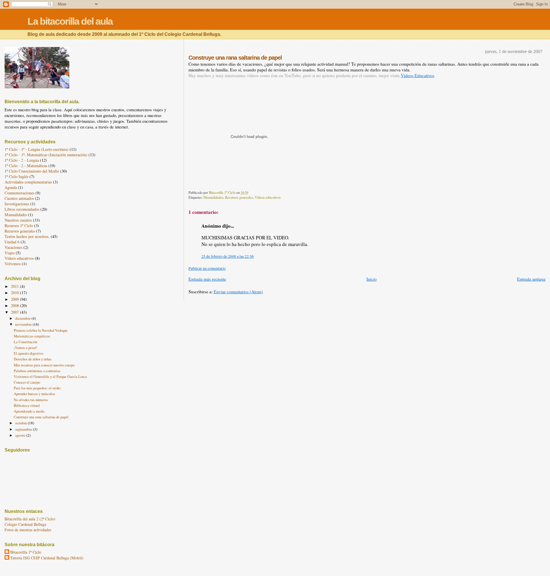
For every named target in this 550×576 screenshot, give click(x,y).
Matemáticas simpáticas (32, 336)
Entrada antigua (531, 279)
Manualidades (213, 197)
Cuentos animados (19, 198)
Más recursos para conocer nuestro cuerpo (44, 365)
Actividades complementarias (28, 182)
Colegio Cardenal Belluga (25, 524)
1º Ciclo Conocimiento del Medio (32, 171)
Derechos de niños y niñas (33, 359)
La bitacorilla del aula (70, 21)
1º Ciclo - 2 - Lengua (22, 160)
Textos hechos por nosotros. (27, 236)
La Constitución (25, 341)
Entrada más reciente (207, 279)
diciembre (23, 318)
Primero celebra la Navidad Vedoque (41, 330)
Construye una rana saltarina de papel (41, 417)
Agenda (11, 187)
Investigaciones (17, 203)
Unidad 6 (12, 242)
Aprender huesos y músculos (34, 393)
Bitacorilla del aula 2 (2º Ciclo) (30, 519)
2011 (15, 286)
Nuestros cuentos (18, 220)
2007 (15, 312)
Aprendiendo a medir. (29, 411)
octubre (21, 422)
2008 (15, 305)
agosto (20, 435)
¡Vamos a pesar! (25, 347)
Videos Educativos (417, 75)
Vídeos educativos (268, 197)
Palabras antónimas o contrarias (37, 370)
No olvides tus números (31, 399)
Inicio (371, 279)
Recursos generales (239, 197)
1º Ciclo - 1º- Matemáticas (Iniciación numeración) (46, 154)
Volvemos (13, 263)
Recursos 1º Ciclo (19, 225)
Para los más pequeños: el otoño (37, 388)
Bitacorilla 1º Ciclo (25, 552)
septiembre (24, 429)
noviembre (24, 324)
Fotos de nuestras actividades (28, 529)
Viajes (10, 252)
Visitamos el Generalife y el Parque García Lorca (50, 376)
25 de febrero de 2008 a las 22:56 (227, 256)
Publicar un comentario (207, 268)
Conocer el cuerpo (27, 382)
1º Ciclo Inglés (16, 176)
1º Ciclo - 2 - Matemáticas (26, 165)
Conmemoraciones (19, 193)
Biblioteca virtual (27, 405)
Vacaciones (13, 247)
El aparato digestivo (28, 353)
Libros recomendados (22, 209)
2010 (15, 292)
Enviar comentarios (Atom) (238, 291)
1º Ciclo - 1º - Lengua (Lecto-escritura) (36, 149)
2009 (15, 299)
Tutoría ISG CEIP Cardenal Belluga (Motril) (46, 558)
